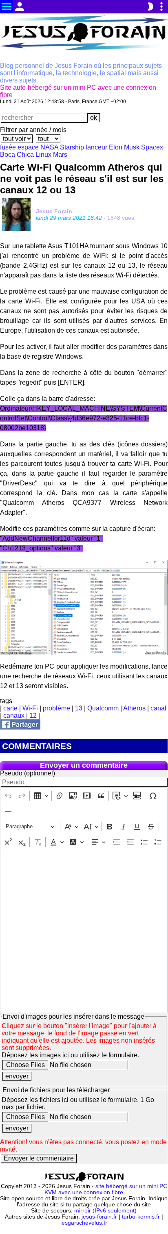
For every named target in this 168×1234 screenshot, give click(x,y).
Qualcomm (103, 708)
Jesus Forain (54, 211)
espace (28, 147)
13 (78, 708)
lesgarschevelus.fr (83, 1223)
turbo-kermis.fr (141, 1217)
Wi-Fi (30, 708)
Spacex (152, 147)
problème (56, 708)
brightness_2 (150, 6)
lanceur (96, 147)
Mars (60, 154)
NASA (49, 147)
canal (158, 708)
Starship (72, 147)
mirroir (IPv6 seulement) (105, 1211)
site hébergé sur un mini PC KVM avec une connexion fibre (105, 1189)
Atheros (134, 708)
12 (33, 715)
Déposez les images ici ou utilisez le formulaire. (70, 1055)
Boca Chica (17, 154)
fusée (8, 147)
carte (10, 708)
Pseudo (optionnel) (27, 773)
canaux (13, 715)
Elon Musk (124, 147)
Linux (43, 154)
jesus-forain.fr (99, 1217)
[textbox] (84, 931)
